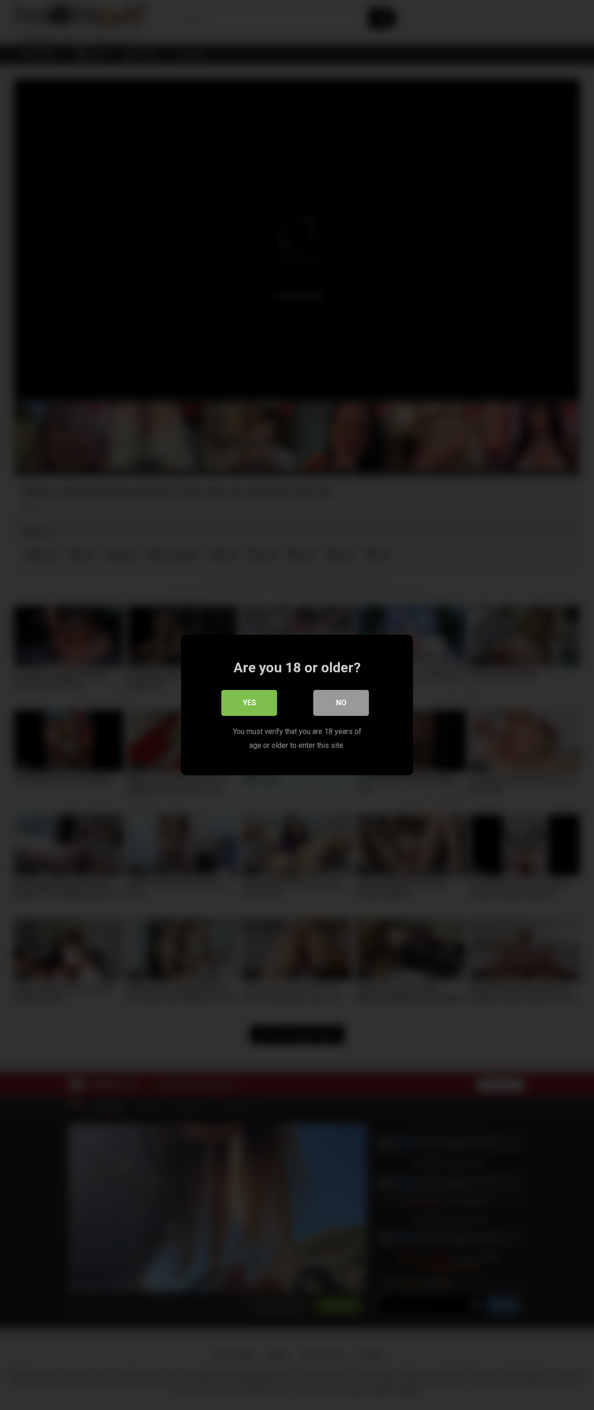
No (341, 702)
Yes (249, 702)
